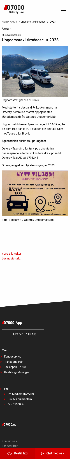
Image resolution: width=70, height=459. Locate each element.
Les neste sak (11, 258)
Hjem (5, 21)
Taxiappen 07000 (15, 367)
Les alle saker (11, 253)
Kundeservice (12, 356)
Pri (6, 389)
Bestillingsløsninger (16, 372)
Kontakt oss (9, 441)
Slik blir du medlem (20, 399)
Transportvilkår (13, 361)
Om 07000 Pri (16, 404)
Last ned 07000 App (23, 334)
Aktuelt (14, 21)
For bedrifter (10, 446)
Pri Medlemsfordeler (21, 394)
